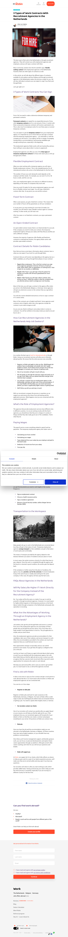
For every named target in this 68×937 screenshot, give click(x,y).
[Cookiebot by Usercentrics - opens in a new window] (58, 453)
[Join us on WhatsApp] (53, 933)
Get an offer (51, 3)
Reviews (23, 901)
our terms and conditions (41, 872)
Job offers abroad (21, 896)
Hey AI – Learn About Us (21, 917)
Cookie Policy (48, 932)
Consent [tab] (11, 459)
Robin (16, 757)
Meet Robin (17, 910)
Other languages (31, 925)
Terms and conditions (38, 932)
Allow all (55, 482)
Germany (35, 893)
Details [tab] (34, 459)
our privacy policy (39, 870)
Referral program (18, 914)
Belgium (28, 893)
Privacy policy (27, 932)
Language (38, 3)
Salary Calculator (18, 907)
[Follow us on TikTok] (49, 934)
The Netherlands (18, 893)
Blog (14, 904)
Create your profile (34, 832)
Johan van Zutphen (22, 24)
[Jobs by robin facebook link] (51, 934)
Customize (32, 482)
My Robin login (19, 925)
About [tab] (56, 459)
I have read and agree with (30, 870)
